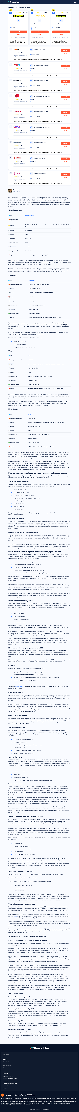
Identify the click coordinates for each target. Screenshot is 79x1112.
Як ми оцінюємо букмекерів (10, 1083)
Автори (4, 1088)
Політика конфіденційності (10, 1078)
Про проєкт (6, 1081)
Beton (4, 1057)
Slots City (5, 1059)
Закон (42, 907)
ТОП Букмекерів (7, 1065)
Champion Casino (7, 1062)
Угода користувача (8, 1076)
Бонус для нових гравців (42, 96)
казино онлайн (19, 686)
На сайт (18, 32)
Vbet (4, 1067)
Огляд (18, 34)
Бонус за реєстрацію (18, 23)
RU (75, 2)
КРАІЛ (15, 916)
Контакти (5, 1073)
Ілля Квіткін (16, 190)
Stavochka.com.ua (5, 1104)
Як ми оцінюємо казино (9, 1086)
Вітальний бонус (40, 49)
